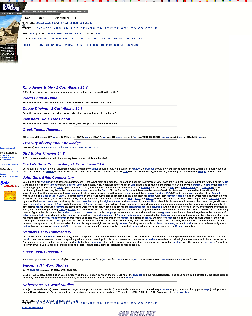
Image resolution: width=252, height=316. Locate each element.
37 (145, 28)
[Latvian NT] (162, 1)
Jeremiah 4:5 (188, 187)
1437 (54, 137)
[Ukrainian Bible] (230, 1)
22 (94, 28)
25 (104, 28)
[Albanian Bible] (70, 1)
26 (108, 28)
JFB (141, 39)
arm (125, 171)
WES (121, 39)
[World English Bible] (24, 1)
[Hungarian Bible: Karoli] (116, 1)
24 (101, 28)
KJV (40, 39)
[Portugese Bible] (184, 1)
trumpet (43, 168)
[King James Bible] (32, 1)
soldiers (222, 184)
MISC (60, 33)
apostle (50, 236)
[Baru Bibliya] (139, 1)
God (104, 190)
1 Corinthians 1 (43, 23)
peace (50, 201)
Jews (80, 184)
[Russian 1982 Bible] (200, 1)
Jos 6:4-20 (51, 147)
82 (70, 137)
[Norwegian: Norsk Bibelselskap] (177, 1)
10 (70, 23)
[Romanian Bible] (192, 1)
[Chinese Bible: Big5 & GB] (47, 1)
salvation (214, 198)
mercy (149, 198)
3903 (163, 137)
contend (123, 223)
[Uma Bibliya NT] (238, 1)
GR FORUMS (106, 45)
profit (77, 242)
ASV (46, 39)
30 (121, 28)
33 (132, 28)
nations (71, 184)
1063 (41, 137)
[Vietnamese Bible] (246, 1)
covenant (51, 218)
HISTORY (38, 45)
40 (156, 28)
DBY (52, 39)
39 (152, 28)
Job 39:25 (207, 187)
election (164, 215)
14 (84, 23)
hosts (89, 212)
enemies (181, 195)
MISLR (51, 33)
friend (187, 223)
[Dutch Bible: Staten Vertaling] (108, 1)
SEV (103, 39)
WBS (65, 39)
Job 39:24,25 (91, 147)
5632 (121, 137)
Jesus (42, 201)
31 (125, 28)
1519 (180, 137)
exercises (209, 242)
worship (176, 242)
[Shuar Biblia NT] (207, 1)
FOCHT (78, 33)
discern (160, 223)
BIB (32, 33)
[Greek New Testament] (9, 1)
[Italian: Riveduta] (131, 1)
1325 (117, 137)
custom (52, 184)
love (130, 198)
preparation (183, 292)
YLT (71, 39)
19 (84, 28)
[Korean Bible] (154, 1)
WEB (90, 39)
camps (71, 193)
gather (209, 184)
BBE (83, 39)
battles (65, 212)
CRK (115, 39)
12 (77, 23)
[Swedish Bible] (215, 1)
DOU (58, 39)
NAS (96, 39)
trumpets (82, 190)
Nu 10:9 (40, 147)
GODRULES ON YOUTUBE (127, 45)
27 (111, 28)
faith (41, 215)
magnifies (36, 204)
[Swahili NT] (223, 1)
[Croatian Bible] (93, 1)
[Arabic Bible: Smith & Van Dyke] (78, 1)
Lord (79, 212)
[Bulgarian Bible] (85, 1)
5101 (135, 137)
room (70, 215)
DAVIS (68, 33)
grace (137, 198)
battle (136, 168)
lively (192, 193)
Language (96, 242)
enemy (148, 193)
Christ (62, 195)
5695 (167, 137)
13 (81, 23)
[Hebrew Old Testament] (1, 1)
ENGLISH (27, 45)
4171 (199, 137)
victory (135, 226)
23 (98, 28)
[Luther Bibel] (62, 1)
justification (89, 201)
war (133, 184)
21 (91, 28)
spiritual (171, 195)
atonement (132, 201)
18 (81, 28)
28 (115, 28)
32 (128, 28)
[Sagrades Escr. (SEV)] (40, 1)
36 (142, 28)
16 (91, 23)
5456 (86, 137)
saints (80, 195)
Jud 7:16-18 (64, 147)
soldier (94, 168)
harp (206, 289)
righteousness (112, 201)
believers (59, 207)
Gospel (216, 193)
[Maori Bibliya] (169, 1)
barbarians (151, 239)
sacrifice (151, 201)
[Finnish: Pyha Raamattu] (123, 1)
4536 (104, 137)
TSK (109, 39)
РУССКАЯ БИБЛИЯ (74, 45)
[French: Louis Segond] (55, 1)
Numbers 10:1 (162, 193)
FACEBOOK (92, 45)
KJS (34, 39)
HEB (77, 39)
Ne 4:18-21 (77, 147)
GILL (134, 39)
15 (87, 23)
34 (135, 28)
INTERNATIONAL (53, 45)
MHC (128, 39)
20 (87, 28)
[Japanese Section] (146, 1)
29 (118, 28)
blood (78, 201)
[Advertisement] (10, 105)
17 (77, 28)
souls (52, 195)
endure (27, 226)
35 (139, 28)
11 (74, 23)
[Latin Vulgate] (17, 1)
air (28, 239)
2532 (28, 137)
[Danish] (100, 1)
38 (149, 28)
